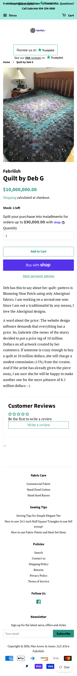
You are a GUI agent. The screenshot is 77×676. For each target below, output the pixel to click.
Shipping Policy (38, 564)
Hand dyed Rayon (39, 495)
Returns (39, 570)
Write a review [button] (38, 424)
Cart (71, 16)
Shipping (9, 197)
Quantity (10, 228)
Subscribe (63, 633)
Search (38, 552)
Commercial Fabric (38, 484)
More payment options (38, 276)
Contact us (38, 558)
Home (6, 62)
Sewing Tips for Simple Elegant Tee (38, 516)
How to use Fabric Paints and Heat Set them (38, 532)
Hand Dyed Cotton (38, 489)
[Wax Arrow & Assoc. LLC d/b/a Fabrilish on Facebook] (38, 602)
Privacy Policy (38, 575)
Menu (12, 15)
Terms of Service (38, 581)
